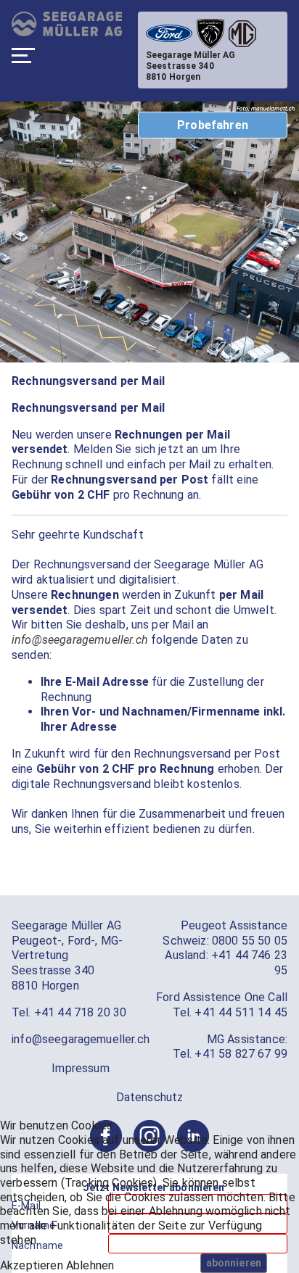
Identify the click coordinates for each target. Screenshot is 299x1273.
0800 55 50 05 (249, 941)
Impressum (80, 1068)
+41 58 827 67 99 (240, 1054)
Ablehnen (90, 1265)
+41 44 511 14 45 (240, 1012)
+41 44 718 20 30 (80, 1012)
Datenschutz (150, 1097)
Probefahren (212, 125)
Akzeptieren (31, 1265)
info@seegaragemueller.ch (80, 640)
